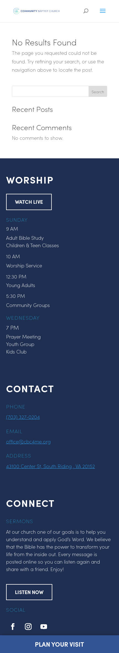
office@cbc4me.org (28, 441)
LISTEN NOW (29, 592)
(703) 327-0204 (23, 416)
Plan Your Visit (59, 644)
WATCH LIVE (29, 201)
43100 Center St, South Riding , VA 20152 (50, 466)
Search (98, 91)
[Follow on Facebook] (12, 626)
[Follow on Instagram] (28, 626)
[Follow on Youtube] (43, 626)
